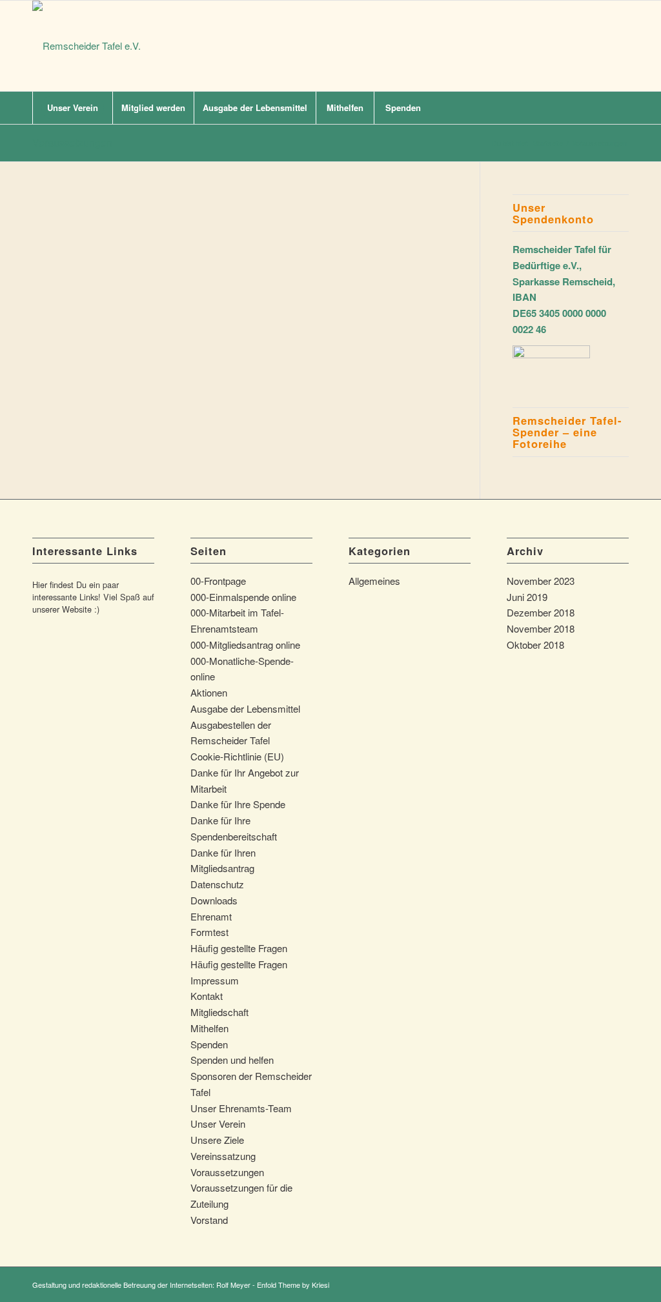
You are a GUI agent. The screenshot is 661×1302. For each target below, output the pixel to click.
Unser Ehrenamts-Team (241, 1108)
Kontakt (206, 995)
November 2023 (541, 580)
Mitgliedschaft (219, 1012)
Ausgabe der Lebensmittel (245, 708)
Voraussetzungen (72, 142)
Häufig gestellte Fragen (238, 948)
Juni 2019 (527, 597)
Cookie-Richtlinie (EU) (237, 756)
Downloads (214, 900)
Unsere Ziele (217, 1139)
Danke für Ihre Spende (237, 804)
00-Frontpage (218, 580)
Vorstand (209, 1219)
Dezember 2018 (541, 612)
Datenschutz (217, 884)
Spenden (209, 1044)
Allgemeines (374, 580)
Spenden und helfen (232, 1059)
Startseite (548, 143)
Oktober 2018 (535, 644)
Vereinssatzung (223, 1156)
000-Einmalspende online (243, 597)
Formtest (209, 932)
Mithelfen (209, 1028)
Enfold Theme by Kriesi (293, 1284)
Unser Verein (217, 1123)
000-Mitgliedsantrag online (245, 644)
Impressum (214, 980)
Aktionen (208, 692)
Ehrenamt (211, 916)
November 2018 (541, 628)
